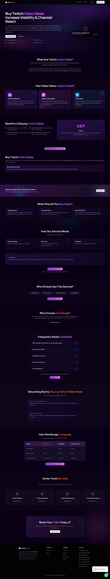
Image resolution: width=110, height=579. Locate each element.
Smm (11, 2)
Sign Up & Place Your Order (55, 269)
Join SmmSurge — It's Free (55, 298)
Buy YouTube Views (83, 555)
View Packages (11, 36)
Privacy (64, 559)
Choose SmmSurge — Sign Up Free (55, 463)
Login (92, 2)
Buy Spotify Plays (83, 566)
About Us (65, 550)
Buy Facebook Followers (84, 564)
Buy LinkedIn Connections (84, 552)
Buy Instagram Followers (84, 559)
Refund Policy (66, 557)
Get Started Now (55, 377)
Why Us (85, 2)
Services (79, 2)
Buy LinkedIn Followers (84, 550)
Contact (64, 552)
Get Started (100, 2)
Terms (64, 555)
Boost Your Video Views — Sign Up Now (55, 148)
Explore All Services (55, 322)
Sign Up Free (100, 190)
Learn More (20, 36)
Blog (48, 552)
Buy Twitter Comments (84, 561)
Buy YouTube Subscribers (84, 557)
